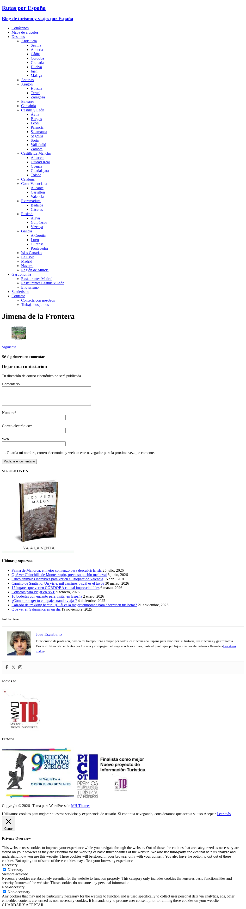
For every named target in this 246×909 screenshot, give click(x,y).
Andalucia (29, 41)
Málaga (36, 75)
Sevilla (36, 45)
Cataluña (28, 179)
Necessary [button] (10, 865)
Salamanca (39, 132)
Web (5, 439)
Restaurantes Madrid (36, 279)
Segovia (37, 136)
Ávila (35, 114)
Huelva (36, 67)
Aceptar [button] (210, 814)
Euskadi (27, 214)
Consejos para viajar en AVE (33, 592)
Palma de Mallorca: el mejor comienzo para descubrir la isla (57, 570)
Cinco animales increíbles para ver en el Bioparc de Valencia (57, 579)
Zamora (37, 149)
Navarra (27, 266)
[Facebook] (7, 667)
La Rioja (27, 257)
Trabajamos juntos (35, 305)
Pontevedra (39, 248)
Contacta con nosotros (38, 300)
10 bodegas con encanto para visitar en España (47, 596)
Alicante (37, 188)
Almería (37, 50)
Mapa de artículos (25, 32)
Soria (35, 140)
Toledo (36, 175)
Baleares (27, 101)
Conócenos (20, 28)
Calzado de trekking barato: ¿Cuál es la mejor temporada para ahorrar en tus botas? (74, 605)
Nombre (8, 413)
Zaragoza (38, 97)
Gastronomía (21, 274)
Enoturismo (30, 287)
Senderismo (20, 292)
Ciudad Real (40, 162)
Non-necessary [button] (13, 887)
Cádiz (35, 54)
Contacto (18, 296)
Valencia (37, 196)
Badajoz (37, 205)
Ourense (37, 244)
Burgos (36, 119)
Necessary (15, 870)
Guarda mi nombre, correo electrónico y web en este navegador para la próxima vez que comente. (81, 453)
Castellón (38, 192)
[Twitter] (13, 667)
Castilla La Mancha (36, 153)
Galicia (26, 231)
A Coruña (38, 235)
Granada (37, 63)
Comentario (11, 384)
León (35, 123)
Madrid (26, 261)
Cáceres (37, 209)
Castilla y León (32, 110)
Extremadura (31, 201)
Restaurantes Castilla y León (42, 283)
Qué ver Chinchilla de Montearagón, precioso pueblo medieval (59, 575)
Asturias (27, 80)
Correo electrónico (16, 426)
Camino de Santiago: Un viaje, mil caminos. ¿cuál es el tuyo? (58, 583)
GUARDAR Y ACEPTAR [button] (22, 905)
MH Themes (80, 806)
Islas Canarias (31, 253)
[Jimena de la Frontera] (19, 339)
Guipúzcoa (39, 222)
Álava (35, 218)
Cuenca (36, 166)
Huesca (36, 88)
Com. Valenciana (34, 184)
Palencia (37, 127)
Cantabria (28, 106)
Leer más (224, 814)
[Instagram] (20, 667)
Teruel (35, 93)
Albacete (37, 158)
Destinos (18, 37)
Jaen (34, 71)
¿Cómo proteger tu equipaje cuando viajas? (44, 601)
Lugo (35, 240)
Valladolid (38, 145)
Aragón (27, 84)
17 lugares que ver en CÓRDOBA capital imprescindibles (55, 588)
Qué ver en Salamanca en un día (36, 609)
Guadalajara (40, 171)
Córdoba (37, 58)
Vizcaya (37, 227)
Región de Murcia (35, 270)
